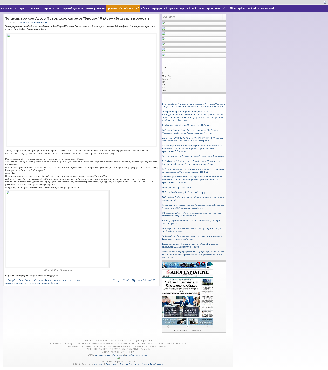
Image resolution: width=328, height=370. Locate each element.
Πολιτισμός (198, 8)
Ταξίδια (231, 8)
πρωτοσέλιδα (182, 330)
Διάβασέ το (253, 8)
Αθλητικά (220, 8)
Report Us (48, 8)
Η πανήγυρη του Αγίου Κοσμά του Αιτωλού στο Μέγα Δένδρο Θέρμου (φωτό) (191, 222)
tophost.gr (98, 364)
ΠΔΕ (58, 8)
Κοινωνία (6, 8)
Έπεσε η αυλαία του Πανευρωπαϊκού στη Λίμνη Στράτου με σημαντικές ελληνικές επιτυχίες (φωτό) (190, 245)
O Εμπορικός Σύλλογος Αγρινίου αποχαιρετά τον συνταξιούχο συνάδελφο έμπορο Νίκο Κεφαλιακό (191, 214)
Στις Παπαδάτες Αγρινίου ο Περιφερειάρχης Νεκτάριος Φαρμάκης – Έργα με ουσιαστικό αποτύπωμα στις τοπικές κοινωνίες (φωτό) (193, 105)
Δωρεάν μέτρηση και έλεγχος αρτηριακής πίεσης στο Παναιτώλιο (193, 156)
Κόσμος (145, 8)
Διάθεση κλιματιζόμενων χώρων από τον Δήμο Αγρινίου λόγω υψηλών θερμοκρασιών (191, 230)
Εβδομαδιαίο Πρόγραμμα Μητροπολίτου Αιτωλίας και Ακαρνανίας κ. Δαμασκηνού (193, 199)
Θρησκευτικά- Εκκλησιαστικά (123, 8)
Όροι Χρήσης (112, 364)
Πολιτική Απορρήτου (130, 364)
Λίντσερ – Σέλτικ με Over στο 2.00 (178, 187)
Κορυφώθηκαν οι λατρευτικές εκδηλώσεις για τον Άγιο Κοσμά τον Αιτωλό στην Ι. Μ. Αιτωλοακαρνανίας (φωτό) (193, 206)
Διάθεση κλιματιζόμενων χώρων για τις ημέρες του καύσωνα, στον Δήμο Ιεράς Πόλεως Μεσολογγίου (193, 238)
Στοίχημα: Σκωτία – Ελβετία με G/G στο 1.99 (135, 280)
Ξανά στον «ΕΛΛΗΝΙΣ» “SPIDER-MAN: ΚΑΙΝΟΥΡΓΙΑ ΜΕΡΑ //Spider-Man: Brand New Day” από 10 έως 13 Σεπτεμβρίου (193, 139)
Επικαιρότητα (21, 8)
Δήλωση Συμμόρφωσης (153, 364)
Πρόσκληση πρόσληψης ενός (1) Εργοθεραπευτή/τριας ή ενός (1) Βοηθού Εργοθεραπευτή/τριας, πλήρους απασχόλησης (192, 163)
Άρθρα (241, 8)
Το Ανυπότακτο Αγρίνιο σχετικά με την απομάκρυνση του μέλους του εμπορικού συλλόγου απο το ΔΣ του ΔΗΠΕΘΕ (193, 170)
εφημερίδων (196, 330)
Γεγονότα (36, 8)
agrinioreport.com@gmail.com (109, 354)
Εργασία (173, 8)
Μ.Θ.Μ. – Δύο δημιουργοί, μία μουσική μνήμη (183, 192)
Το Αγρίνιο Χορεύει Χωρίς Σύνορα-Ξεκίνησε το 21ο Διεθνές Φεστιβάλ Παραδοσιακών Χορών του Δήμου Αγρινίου (190, 131)
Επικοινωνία (268, 8)
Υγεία (210, 8)
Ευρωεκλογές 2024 (73, 8)
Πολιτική (90, 8)
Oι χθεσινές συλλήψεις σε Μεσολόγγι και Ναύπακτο (186, 125)
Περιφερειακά (159, 8)
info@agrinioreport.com (137, 354)
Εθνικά (101, 8)
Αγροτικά (185, 8)
